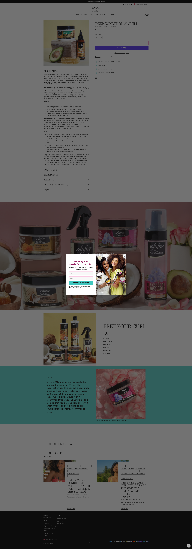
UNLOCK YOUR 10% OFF (81, 283)
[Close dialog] (124, 256)
